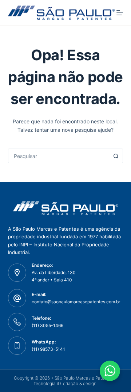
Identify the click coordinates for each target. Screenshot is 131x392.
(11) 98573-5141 (48, 349)
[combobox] (58, 156)
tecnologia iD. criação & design (65, 383)
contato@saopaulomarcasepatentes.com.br (76, 301)
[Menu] (119, 12)
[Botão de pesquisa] (116, 156)
